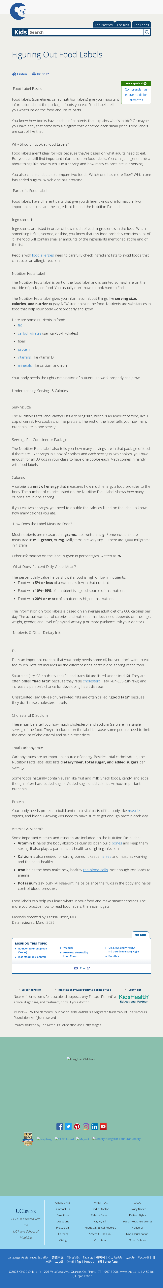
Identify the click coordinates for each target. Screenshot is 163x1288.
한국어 (100, 1257)
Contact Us (63, 1209)
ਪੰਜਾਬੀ (70, 1261)
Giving (63, 1240)
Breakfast (114, 956)
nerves (105, 856)
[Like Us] (60, 1126)
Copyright (134, 989)
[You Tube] (103, 1126)
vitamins (24, 357)
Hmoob (89, 1261)
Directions (63, 1215)
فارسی (130, 1257)
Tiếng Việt (73, 1257)
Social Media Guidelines (137, 1221)
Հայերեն (115, 1257)
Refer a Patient (100, 1215)
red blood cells (95, 869)
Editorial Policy (31, 989)
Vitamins (68, 947)
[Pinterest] (77, 1126)
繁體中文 (58, 1257)
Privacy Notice (137, 1209)
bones (117, 843)
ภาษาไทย (111, 1261)
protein (24, 349)
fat (20, 325)
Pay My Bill (100, 1221)
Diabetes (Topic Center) (32, 957)
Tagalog (88, 1257)
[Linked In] (95, 1126)
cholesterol (92, 681)
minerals (25, 365)
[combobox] (86, 32)
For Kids (123, 25)
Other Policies (137, 1240)
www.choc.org (129, 1272)
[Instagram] (86, 1126)
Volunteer (100, 1240)
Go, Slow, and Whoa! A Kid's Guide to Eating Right (124, 949)
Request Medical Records (100, 1227)
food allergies (43, 255)
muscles (135, 810)
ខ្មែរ (79, 1261)
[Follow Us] (68, 1126)
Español (43, 1257)
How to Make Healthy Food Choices (75, 954)
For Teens (141, 25)
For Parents (104, 25)
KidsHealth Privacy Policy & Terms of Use (84, 989)
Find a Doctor (100, 1209)
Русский (143, 1257)
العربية (59, 1261)
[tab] (140, 934)
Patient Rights (137, 1215)
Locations (63, 1221)
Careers (63, 1234)
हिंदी (100, 1261)
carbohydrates (29, 333)
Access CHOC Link (100, 1234)
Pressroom (63, 1227)
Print (41, 74)
